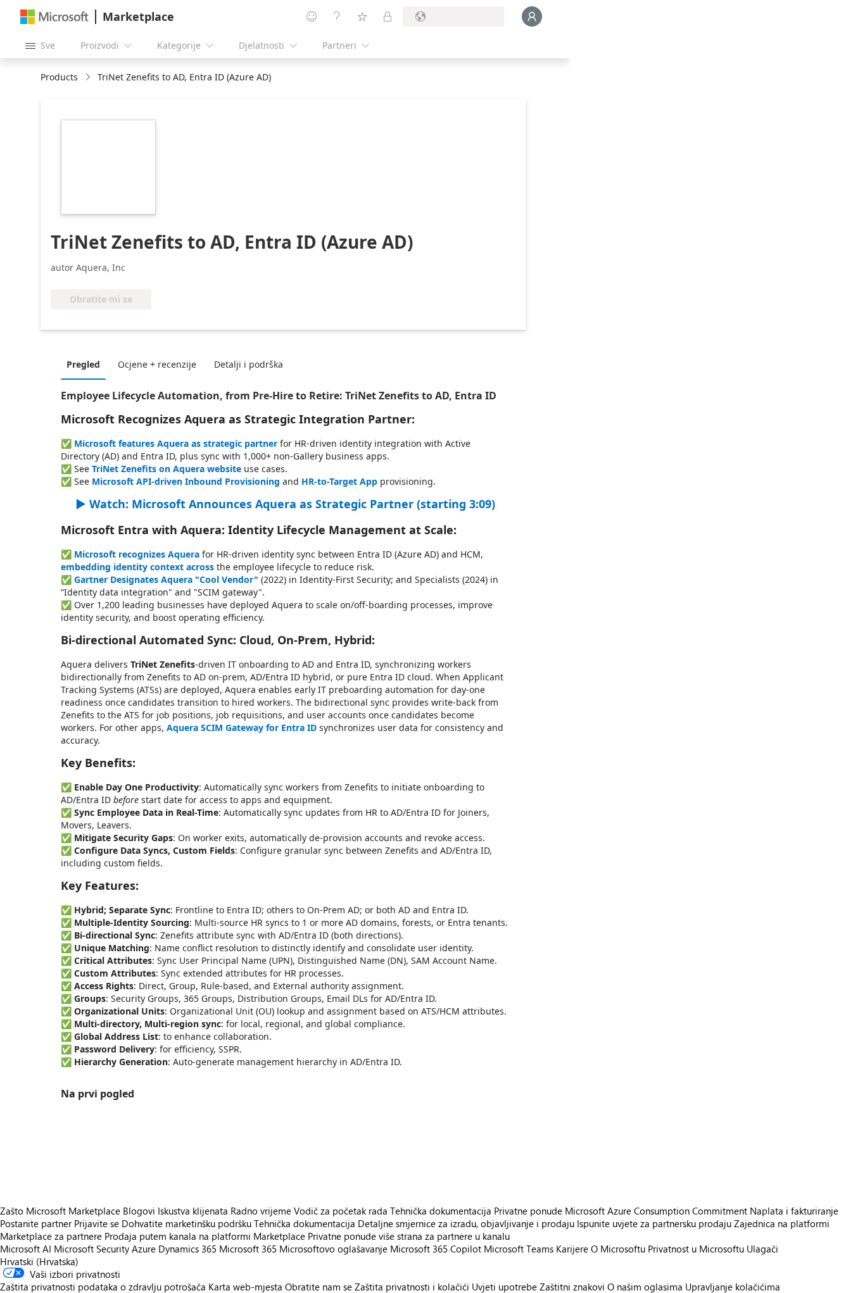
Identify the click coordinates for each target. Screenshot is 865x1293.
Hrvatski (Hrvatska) (39, 1261)
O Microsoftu (618, 1248)
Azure (144, 1248)
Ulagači (762, 1248)
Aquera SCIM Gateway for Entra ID (242, 727)
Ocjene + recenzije (157, 364)
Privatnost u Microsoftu (696, 1248)
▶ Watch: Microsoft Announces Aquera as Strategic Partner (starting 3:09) (285, 503)
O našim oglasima (645, 1286)
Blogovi (139, 1210)
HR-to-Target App (339, 481)
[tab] (86, 364)
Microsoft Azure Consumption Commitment (657, 1210)
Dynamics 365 (187, 1248)
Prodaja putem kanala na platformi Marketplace (204, 1236)
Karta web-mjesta (245, 1286)
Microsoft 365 (248, 1248)
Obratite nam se (318, 1286)
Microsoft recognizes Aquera (136, 554)
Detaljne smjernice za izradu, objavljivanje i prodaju (466, 1223)
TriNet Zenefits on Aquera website (166, 469)
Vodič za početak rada (341, 1210)
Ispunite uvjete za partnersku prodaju (654, 1223)
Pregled (83, 364)
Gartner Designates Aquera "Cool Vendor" (166, 579)
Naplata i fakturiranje (794, 1210)
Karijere (572, 1248)
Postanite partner (36, 1223)
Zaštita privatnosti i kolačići (412, 1286)
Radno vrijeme (260, 1210)
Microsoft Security (91, 1248)
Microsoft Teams (518, 1248)
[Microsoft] (54, 16)
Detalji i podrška (248, 364)
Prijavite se (96, 1223)
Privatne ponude (528, 1210)
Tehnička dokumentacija (440, 1210)
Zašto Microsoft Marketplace (60, 1210)
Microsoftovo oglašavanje (333, 1248)
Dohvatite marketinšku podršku (186, 1223)
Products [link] (59, 77)
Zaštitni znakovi (572, 1286)
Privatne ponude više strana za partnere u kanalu (409, 1236)
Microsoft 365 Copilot (435, 1248)
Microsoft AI (25, 1248)
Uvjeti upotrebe (504, 1286)
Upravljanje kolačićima (732, 1286)
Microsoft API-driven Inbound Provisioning (186, 481)
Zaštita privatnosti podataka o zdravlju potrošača (103, 1286)
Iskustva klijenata (193, 1210)
